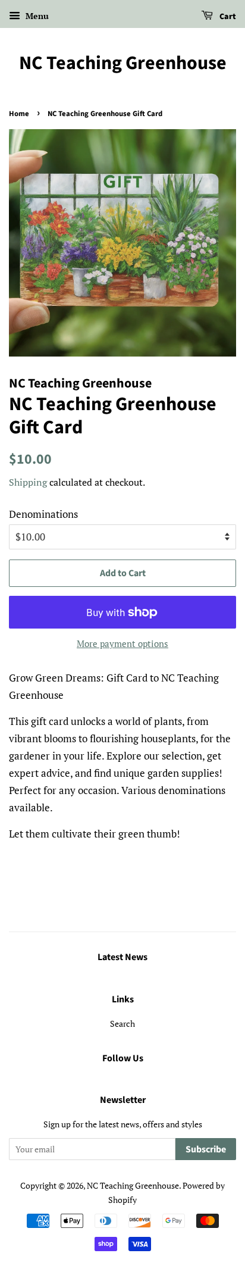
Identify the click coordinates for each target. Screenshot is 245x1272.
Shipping (28, 482)
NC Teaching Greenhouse (123, 63)
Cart (227, 17)
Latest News (122, 957)
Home (19, 113)
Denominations (43, 514)
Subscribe (206, 1149)
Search (122, 1023)
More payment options (122, 643)
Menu (36, 15)
